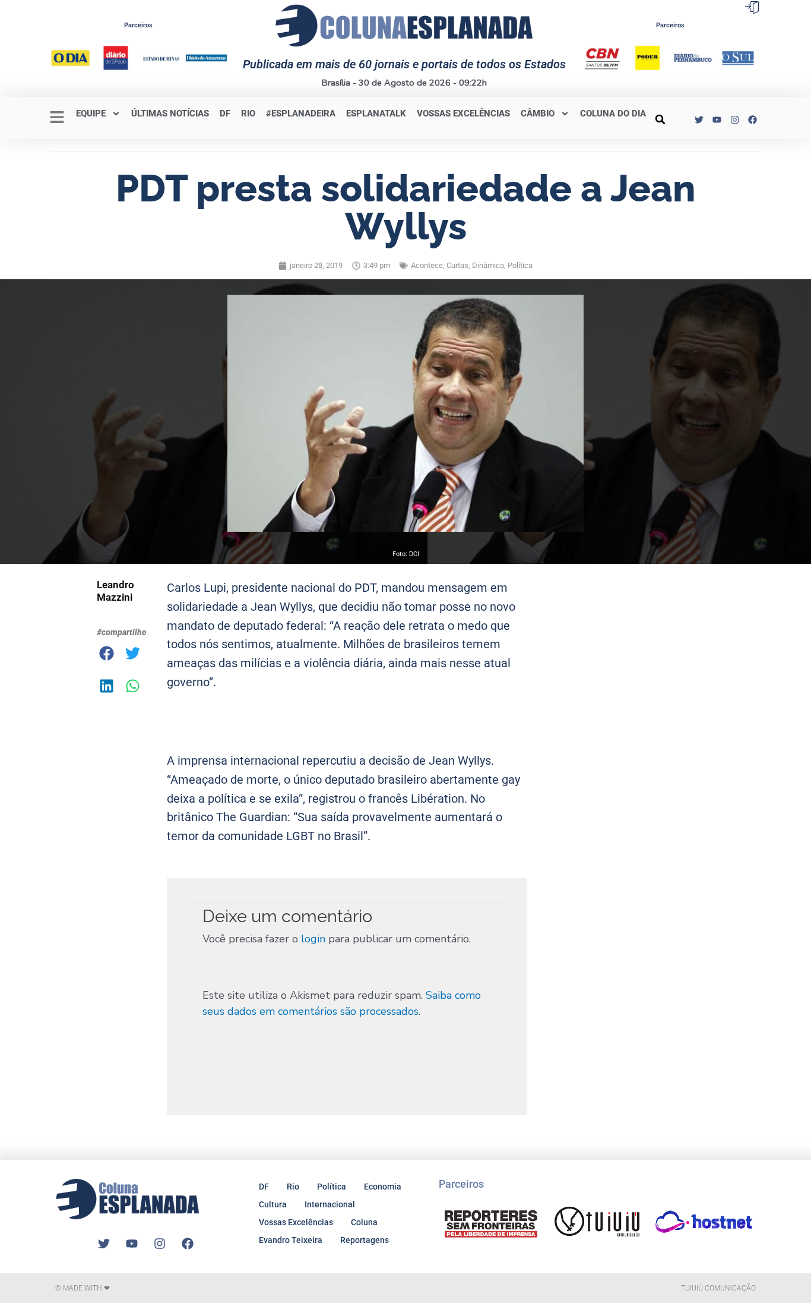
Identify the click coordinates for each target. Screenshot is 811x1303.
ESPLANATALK (376, 113)
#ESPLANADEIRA (300, 113)
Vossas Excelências (463, 113)
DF (225, 113)
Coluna (364, 1222)
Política (520, 265)
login (313, 939)
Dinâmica (488, 265)
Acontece (427, 265)
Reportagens (364, 1240)
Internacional (330, 1204)
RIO (248, 113)
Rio (293, 1186)
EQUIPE (91, 113)
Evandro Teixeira (290, 1240)
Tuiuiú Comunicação (718, 1288)
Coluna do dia (613, 113)
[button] (660, 119)
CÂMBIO (538, 113)
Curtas (457, 265)
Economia (382, 1186)
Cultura (273, 1204)
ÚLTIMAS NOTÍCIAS (170, 113)
